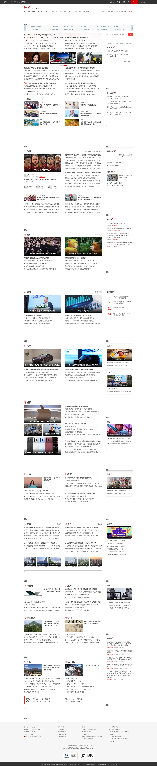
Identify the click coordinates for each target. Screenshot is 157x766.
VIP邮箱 (113, 11)
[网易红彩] (58, 175)
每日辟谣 (110, 48)
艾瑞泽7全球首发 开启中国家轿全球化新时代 (79, 369)
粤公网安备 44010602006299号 (34, 736)
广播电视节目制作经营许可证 (89, 729)
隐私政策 (88, 764)
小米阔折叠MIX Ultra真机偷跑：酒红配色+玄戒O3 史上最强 (85, 441)
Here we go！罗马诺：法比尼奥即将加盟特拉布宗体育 (82, 181)
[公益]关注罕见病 (112, 388)
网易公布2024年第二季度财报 (41, 699)
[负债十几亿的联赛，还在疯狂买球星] (31, 105)
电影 (96, 234)
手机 (67, 441)
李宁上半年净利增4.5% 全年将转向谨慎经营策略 (122, 302)
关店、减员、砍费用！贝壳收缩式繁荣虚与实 (79, 318)
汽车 (72, 12)
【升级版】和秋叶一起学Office (115, 551)
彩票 (38, 12)
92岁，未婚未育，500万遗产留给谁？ (36, 491)
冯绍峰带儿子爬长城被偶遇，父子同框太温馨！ (80, 260)
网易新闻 (32, 7)
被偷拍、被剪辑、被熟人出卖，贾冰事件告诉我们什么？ (42, 533)
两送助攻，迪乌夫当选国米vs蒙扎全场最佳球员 (80, 178)
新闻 (25, 12)
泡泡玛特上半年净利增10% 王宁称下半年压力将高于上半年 (122, 297)
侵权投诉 (115, 764)
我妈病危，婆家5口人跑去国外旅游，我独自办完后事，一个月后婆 (119, 97)
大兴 (79, 566)
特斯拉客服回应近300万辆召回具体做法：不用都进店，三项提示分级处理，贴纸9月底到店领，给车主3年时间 (119, 235)
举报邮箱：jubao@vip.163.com (117, 729)
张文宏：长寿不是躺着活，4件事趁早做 (118, 362)
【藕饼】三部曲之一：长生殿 (74, 684)
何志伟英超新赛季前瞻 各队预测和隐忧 (81, 88)
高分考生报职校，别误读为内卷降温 (82, 94)
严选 (108, 586)
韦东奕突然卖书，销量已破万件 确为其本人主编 (39, 94)
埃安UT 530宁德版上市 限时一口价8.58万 (78, 377)
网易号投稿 (127, 61)
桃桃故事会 (111, 93)
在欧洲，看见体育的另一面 (48, 113)
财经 (42, 12)
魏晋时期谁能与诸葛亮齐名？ (125, 155)
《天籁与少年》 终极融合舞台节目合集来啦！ (79, 637)
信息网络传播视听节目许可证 (116, 736)
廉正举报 (110, 764)
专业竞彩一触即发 (118, 29)
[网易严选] (119, 2)
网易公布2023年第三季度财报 (73, 701)
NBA (85, 151)
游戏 (108, 422)
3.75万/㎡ (59, 566)
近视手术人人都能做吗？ (114, 162)
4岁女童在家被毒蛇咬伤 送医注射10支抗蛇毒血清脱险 (82, 76)
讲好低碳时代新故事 (102, 27)
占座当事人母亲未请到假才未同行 (116, 223)
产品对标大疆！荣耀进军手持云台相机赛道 (78, 446)
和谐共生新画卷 (70, 79)
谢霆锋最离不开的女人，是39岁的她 (35, 263)
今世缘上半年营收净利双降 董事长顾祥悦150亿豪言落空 (90, 123)
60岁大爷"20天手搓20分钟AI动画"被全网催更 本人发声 (82, 70)
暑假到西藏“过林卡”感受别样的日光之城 (77, 48)
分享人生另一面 (118, 27)
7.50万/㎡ (46, 566)
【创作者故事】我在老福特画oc (75, 692)
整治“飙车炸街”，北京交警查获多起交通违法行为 (39, 88)
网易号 (88, 12)
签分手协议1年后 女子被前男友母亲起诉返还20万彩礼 (41, 79)
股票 (96, 292)
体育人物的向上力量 (102, 29)
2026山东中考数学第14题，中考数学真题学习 (79, 499)
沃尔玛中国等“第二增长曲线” (33, 315)
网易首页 (6, 2)
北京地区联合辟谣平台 (87, 731)
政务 (83, 12)
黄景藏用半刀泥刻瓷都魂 (88, 105)
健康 (76, 12)
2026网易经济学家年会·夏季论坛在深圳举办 (38, 321)
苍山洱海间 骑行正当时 (31, 692)
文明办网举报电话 (62, 736)
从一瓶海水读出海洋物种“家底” (75, 607)
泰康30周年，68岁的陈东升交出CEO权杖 (78, 315)
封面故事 (49, 29)
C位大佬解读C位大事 (86, 27)
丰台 (38, 566)
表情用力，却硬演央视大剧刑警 (34, 266)
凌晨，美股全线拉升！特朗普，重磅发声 (37, 318)
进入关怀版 (23, 2)
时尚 (29, 474)
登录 (134, 2)
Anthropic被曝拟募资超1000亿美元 (76, 406)
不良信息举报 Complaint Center (99, 764)
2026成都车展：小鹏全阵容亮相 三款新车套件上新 (40, 375)
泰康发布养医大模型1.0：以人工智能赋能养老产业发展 (82, 323)
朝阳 (25, 566)
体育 (29, 12)
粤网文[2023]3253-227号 (88, 734)
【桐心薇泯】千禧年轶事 (73, 681)
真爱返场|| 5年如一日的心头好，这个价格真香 (39, 499)
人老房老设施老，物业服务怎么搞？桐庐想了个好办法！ (83, 548)
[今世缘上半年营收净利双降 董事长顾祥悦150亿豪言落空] (72, 122)
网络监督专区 (127, 7)
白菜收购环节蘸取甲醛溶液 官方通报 (36, 68)
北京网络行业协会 (86, 727)
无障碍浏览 (17, 2)
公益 (108, 372)
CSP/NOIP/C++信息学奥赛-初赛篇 (116, 554)
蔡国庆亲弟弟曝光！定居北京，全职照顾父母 (38, 260)
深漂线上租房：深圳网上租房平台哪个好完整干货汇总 (82, 551)
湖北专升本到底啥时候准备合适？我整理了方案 (80, 493)
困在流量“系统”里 (70, 426)
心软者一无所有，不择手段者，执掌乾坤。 (38, 640)
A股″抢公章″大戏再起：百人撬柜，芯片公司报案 (121, 314)
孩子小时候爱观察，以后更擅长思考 (76, 501)
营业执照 (111, 734)
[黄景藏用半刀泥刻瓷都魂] (72, 105)
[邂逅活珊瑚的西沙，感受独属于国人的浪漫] (31, 122)
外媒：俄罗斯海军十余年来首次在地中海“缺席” (80, 68)
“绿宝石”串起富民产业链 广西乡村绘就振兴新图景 (40, 48)
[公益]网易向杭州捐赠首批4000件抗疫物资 (119, 391)
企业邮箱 (107, 11)
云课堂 (102, 11)
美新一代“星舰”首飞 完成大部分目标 (77, 594)
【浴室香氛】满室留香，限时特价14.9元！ (119, 602)
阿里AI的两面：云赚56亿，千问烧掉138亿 (78, 409)
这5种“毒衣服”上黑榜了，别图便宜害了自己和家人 (40, 543)
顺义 (50, 566)
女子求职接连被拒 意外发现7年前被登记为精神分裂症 (41, 73)
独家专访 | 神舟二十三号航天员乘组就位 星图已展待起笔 (83, 592)
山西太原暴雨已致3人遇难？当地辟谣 (117, 51)
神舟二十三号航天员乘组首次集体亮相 (77, 597)
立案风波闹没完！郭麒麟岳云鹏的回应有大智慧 (80, 266)
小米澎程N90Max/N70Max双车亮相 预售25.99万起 (81, 380)
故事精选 (31, 618)
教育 (61, 12)
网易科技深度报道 (85, 29)
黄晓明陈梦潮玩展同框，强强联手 (76, 258)
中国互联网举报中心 (62, 731)
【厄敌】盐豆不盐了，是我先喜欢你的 (77, 689)
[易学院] (113, 61)
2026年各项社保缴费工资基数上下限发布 (42, 83)
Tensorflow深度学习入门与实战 (116, 546)
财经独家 (110, 292)
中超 (93, 151)
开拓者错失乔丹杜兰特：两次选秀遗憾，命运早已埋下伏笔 (89, 198)
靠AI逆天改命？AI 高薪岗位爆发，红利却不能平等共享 (82, 434)
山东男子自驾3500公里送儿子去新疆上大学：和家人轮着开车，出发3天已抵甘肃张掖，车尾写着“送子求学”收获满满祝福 (119, 643)
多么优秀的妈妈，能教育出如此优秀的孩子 (78, 478)
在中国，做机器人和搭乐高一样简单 (125, 176)
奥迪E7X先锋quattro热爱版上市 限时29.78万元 (80, 375)
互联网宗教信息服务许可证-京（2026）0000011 (119, 740)
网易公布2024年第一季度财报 (73, 699)
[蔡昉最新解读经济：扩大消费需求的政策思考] (72, 113)
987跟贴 (125, 668)
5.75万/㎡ (87, 566)
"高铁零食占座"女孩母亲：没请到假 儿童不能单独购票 (41, 70)
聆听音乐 (66, 27)
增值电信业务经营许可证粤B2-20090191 (34, 727)
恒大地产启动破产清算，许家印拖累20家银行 (79, 321)
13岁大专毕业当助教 (69, 29)
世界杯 (33, 12)
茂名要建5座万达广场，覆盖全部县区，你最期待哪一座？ (83, 546)
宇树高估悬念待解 (118, 307)
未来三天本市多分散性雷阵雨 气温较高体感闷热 (39, 86)
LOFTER (71, 662)
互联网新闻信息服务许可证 (30, 731)
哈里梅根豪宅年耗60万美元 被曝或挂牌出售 (79, 533)
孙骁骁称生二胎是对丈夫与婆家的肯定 (36, 258)
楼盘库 (100, 524)
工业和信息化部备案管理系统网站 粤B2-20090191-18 (78, 745)
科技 (45, 12)
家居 (68, 12)
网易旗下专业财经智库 (36, 27)
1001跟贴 (120, 679)
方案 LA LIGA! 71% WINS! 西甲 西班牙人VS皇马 (40, 179)
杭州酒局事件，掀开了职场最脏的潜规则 (37, 323)
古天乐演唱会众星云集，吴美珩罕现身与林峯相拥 (40, 269)
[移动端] (106, 2)
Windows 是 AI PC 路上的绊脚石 (75, 424)
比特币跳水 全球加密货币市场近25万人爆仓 (79, 429)
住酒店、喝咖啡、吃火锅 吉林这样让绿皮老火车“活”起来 (42, 678)
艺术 (108, 474)
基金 (100, 292)
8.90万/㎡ (33, 566)
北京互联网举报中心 (62, 729)
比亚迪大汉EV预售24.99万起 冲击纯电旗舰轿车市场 (41, 369)
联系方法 (72, 764)
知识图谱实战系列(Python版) (115, 549)
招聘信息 (77, 764)
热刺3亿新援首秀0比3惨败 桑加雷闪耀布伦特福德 (48, 198)
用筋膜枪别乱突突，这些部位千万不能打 (118, 365)
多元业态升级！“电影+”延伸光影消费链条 (37, 41)
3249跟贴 (121, 647)
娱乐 (49, 12)
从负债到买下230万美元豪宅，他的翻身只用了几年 (81, 543)
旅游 (29, 662)
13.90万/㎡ (99, 566)
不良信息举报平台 (62, 734)
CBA (89, 151)
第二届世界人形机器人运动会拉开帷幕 (77, 417)
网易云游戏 (123, 11)
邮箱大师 (117, 11)
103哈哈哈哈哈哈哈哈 (72, 480)
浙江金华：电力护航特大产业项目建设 (77, 610)
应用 (10, 2)
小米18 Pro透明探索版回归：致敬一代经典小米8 (80, 449)
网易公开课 (111, 151)
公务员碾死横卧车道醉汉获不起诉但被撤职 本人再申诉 (82, 73)
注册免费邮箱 (141, 2)
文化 (53, 12)
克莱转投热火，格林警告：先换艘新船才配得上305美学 (83, 204)
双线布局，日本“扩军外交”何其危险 (76, 46)
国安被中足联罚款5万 (31, 91)
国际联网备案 (61, 727)
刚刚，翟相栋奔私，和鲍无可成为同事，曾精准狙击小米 (42, 607)
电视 (100, 234)
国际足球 (99, 151)
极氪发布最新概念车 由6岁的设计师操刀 (37, 372)
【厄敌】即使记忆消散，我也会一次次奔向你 (79, 686)
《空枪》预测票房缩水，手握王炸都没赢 (82, 91)
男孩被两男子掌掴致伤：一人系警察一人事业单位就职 (41, 76)
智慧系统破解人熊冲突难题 (73, 432)
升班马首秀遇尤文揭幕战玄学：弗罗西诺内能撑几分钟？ (42, 207)
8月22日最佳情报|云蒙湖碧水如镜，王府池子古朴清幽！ (42, 684)
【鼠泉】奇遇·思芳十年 (72, 678)
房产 (64, 12)
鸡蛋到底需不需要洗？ (113, 165)
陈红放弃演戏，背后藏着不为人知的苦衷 (78, 269)
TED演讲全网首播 (35, 29)
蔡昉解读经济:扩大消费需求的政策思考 (81, 83)
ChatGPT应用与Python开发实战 (116, 541)
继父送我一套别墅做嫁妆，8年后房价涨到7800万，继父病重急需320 (119, 102)
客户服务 (82, 764)
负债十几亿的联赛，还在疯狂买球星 (50, 106)
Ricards (31, 175)
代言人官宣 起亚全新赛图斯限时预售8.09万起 (38, 380)
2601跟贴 (121, 654)
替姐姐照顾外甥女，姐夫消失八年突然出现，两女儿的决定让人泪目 (118, 108)
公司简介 (66, 764)
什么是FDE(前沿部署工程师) (115, 185)
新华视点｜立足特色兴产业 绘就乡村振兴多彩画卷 (81, 589)
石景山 (66, 566)
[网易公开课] (112, 2)
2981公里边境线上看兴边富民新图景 (36, 43)
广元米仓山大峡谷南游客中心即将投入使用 (38, 686)
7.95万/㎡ (74, 566)
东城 (91, 566)
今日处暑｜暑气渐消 (71, 634)
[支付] (124, 2)
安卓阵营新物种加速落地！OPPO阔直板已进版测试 (81, 452)
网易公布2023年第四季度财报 (41, 701)
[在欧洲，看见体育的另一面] (31, 113)
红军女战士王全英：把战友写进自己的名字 (78, 41)
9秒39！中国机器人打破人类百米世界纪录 (119, 228)
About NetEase (59, 764)
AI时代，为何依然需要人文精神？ (76, 414)
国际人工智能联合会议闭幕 (73, 43)
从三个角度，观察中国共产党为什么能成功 (39, 35)
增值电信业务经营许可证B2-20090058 (33, 729)
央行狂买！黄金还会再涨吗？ (115, 183)
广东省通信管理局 (28, 734)
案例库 (59, 524)
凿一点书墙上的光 (51, 27)
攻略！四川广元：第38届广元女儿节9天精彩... (39, 681)
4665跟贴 (121, 661)
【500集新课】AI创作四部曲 (115, 543)
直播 (57, 12)
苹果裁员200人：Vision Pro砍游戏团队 (81, 86)
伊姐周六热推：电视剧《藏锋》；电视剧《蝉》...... (40, 493)
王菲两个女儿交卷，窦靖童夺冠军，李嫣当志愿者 (81, 263)
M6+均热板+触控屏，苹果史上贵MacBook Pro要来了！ (82, 412)
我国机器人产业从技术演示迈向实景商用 (37, 46)
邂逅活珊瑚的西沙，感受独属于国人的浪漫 (50, 123)
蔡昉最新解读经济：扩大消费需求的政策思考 (90, 114)
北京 (80, 12)
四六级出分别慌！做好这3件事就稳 (76, 496)
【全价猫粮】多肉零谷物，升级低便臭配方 (119, 608)
